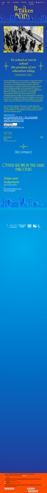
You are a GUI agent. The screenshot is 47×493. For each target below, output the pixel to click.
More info (24, 475)
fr (40, 2)
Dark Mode (36, 2)
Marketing (8, 481)
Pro (3, 4)
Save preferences (9, 488)
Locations (31, 2)
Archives (31, 4)
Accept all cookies (33, 491)
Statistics (7, 483)
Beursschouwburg (10, 141)
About (8, 2)
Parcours (23, 2)
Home (3, 2)
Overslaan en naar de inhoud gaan (6, 0)
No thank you (31, 488)
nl (38, 2)
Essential (7, 477)
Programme (16, 2)
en (41, 2)
